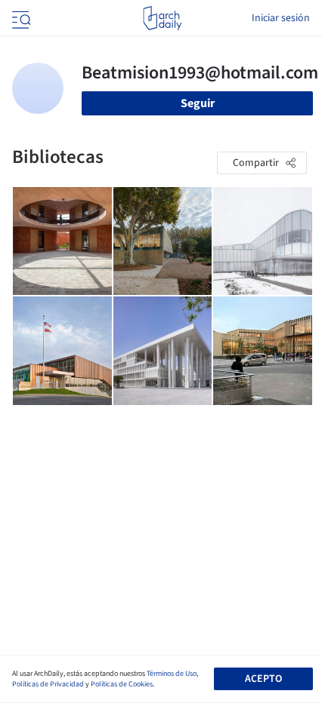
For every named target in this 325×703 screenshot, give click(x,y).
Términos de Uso (172, 673)
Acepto (263, 678)
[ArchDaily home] (162, 18)
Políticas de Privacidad (48, 684)
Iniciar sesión (281, 18)
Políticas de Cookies (122, 684)
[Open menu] (19, 18)
